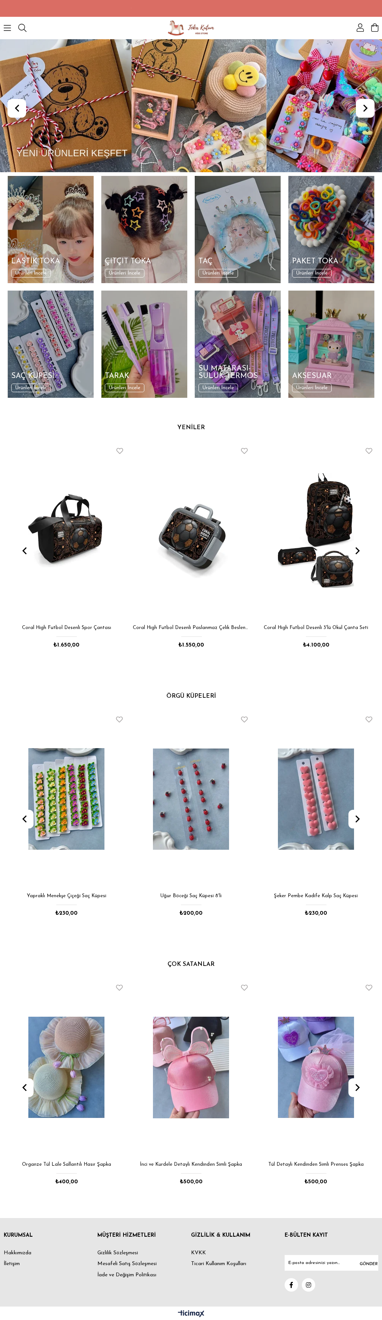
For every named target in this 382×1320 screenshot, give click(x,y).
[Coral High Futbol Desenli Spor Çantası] (66, 531)
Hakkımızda (17, 1253)
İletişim (12, 1264)
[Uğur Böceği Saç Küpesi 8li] (66, 799)
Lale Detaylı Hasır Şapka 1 (316, 1164)
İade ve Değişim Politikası (126, 1275)
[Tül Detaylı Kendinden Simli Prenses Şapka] (191, 1067)
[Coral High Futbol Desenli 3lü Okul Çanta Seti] (316, 531)
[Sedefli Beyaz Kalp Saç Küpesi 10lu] (316, 799)
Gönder (369, 1264)
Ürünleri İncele (31, 273)
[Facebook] (291, 1285)
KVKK (198, 1253)
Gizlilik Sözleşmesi (117, 1253)
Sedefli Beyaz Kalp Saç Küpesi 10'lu (316, 895)
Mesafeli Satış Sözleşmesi (127, 1264)
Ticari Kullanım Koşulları (218, 1264)
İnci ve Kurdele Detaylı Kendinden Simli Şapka (66, 1164)
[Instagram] (308, 1285)
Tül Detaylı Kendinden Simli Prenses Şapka (191, 1164)
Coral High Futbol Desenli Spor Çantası (66, 627)
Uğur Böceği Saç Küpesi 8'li (66, 895)
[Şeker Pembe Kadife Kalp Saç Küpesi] (191, 799)
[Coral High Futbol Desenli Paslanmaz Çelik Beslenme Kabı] (191, 531)
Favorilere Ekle (119, 450)
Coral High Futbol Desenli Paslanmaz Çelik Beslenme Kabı (191, 627)
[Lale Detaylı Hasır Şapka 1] (316, 1067)
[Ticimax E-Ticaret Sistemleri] (191, 1314)
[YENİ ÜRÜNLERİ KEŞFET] (191, 105)
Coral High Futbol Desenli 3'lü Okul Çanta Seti (316, 627)
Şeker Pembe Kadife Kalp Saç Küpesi (191, 895)
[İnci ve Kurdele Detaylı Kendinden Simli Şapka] (66, 1067)
